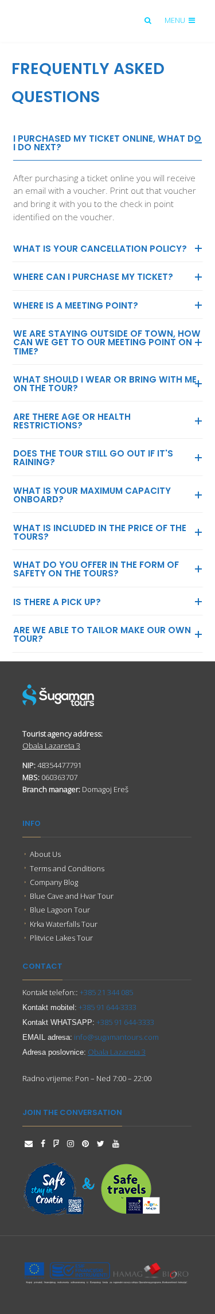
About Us (45, 854)
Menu (176, 20)
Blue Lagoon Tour (60, 909)
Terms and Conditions (67, 868)
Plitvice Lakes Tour (61, 938)
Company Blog (54, 882)
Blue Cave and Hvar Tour (72, 896)
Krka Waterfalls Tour (63, 924)
